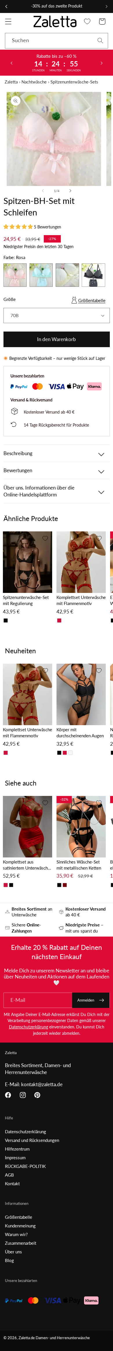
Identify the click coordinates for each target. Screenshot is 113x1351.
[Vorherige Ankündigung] (6, 6)
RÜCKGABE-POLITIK (25, 1166)
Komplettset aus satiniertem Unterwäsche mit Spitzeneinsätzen (26, 865)
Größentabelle (91, 300)
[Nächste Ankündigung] (106, 6)
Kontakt (12, 1183)
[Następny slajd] (101, 62)
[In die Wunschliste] (45, 538)
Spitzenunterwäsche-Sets (74, 81)
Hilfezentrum (17, 1148)
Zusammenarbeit (20, 1243)
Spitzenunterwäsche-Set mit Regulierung (26, 600)
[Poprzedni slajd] (11, 62)
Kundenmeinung (20, 1225)
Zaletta (11, 81)
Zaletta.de (27, 1338)
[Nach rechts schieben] (70, 191)
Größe (9, 299)
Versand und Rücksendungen (32, 1140)
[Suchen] (100, 40)
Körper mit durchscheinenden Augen (80, 732)
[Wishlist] (87, 21)
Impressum (15, 1157)
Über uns (13, 1251)
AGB (9, 1174)
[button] (8, 21)
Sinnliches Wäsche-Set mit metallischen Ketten (79, 864)
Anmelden (85, 1000)
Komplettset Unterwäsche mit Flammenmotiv (81, 600)
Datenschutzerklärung (28, 1026)
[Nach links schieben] (43, 191)
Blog (9, 1260)
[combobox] (56, 40)
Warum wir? (16, 1234)
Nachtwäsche (34, 81)
